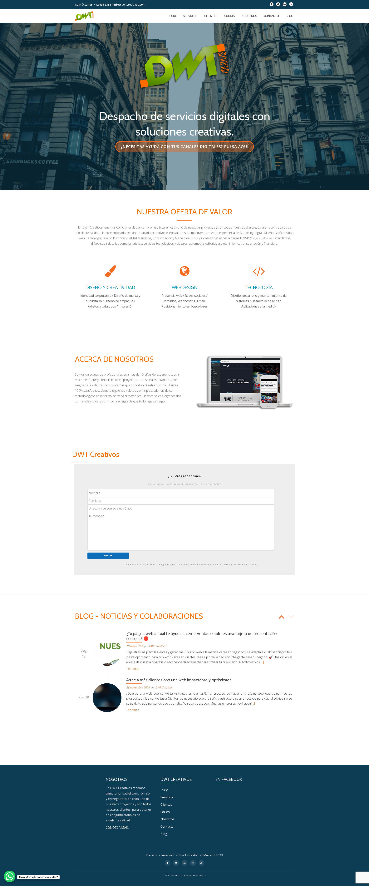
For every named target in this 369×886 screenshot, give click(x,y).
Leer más (132, 669)
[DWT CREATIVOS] (85, 16)
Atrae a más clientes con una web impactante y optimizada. (179, 679)
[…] (262, 662)
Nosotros (249, 15)
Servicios (190, 15)
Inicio (172, 15)
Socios (229, 15)
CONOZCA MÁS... (118, 827)
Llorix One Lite (171, 875)
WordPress (199, 875)
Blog (289, 15)
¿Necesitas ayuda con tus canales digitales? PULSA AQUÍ (184, 148)
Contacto (271, 15)
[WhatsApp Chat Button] (9, 876)
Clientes (210, 15)
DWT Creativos (157, 646)
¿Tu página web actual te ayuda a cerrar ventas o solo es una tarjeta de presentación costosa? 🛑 (201, 636)
